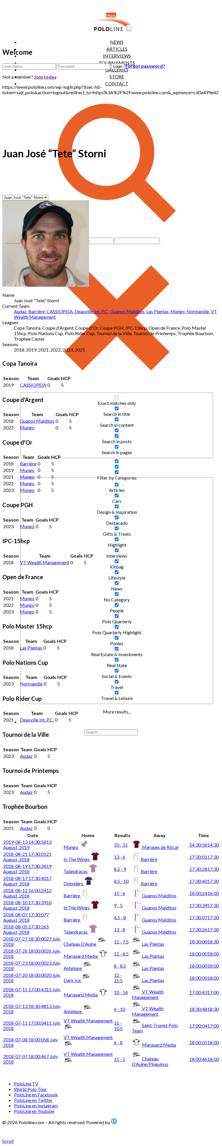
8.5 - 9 (120, 869)
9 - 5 (118, 905)
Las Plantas (157, 311)
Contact (116, 83)
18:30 (203, 941)
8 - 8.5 (120, 965)
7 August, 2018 (26, 917)
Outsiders (74, 883)
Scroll (8, 1141)
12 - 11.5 (118, 977)
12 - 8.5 (121, 953)
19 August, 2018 (27, 868)
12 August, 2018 (27, 893)
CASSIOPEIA (60, 311)
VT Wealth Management (44, 562)
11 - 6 (119, 893)
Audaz (20, 311)
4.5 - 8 (120, 917)
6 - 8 (118, 1042)
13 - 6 (119, 857)
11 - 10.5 (118, 1025)
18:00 (203, 953)
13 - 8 (119, 929)
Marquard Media (81, 956)
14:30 (203, 844)
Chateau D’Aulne (80, 944)
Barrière (36, 311)
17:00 (203, 992)
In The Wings (77, 859)
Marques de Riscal (160, 847)
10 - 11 (121, 844)
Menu (111, 15)
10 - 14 (121, 992)
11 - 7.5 (121, 941)
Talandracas (76, 871)
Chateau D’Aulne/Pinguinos (150, 1061)
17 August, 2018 (27, 880)
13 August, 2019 (27, 844)
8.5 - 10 (121, 881)
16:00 (203, 893)
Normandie (197, 311)
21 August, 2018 (27, 856)
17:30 (203, 857)
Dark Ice (73, 980)
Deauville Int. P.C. (91, 311)
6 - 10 (119, 1009)
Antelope (73, 968)
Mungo (177, 311)
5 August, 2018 (26, 929)
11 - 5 (119, 1059)
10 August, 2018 (27, 905)
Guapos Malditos (127, 311)
